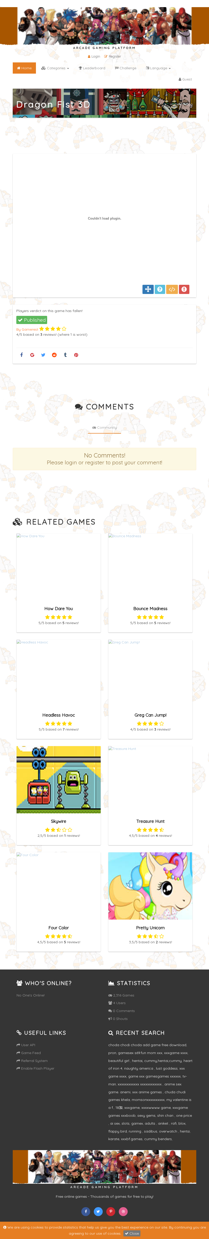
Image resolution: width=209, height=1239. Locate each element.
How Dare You (58, 608)
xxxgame (132, 1107)
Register (115, 56)
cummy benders (158, 1139)
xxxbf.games (131, 1139)
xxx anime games (147, 1092)
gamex (137, 1123)
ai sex (115, 1123)
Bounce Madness (150, 608)
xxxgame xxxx (176, 1053)
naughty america (139, 1068)
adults (150, 1123)
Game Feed (30, 1053)
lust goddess (167, 1068)
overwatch (168, 1131)
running (135, 1131)
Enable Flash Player (37, 1068)
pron (112, 1053)
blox (182, 1123)
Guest (186, 79)
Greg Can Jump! (150, 715)
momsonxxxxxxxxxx (148, 1099)
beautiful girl (119, 1060)
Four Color (58, 927)
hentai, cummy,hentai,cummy (157, 1060)
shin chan (165, 1115)
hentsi (185, 1131)
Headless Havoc (58, 715)
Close (133, 1233)
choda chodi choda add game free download (147, 1045)
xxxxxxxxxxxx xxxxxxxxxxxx (140, 1084)
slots (125, 1123)
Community (106, 427)
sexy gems (146, 1115)
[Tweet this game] (43, 355)
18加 (119, 1107)
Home (174, 104)
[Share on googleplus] (32, 355)
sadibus (150, 1131)
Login (96, 56)
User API (27, 1045)
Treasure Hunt (150, 821)
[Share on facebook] (21, 355)
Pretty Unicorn (150, 927)
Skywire (58, 821)
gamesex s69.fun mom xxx (140, 1053)
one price (184, 1115)
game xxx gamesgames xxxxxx (154, 1076)
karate (113, 1139)
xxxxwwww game (156, 1107)
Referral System (34, 1060)
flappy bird (117, 1131)
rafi (174, 1123)
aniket (163, 1123)
